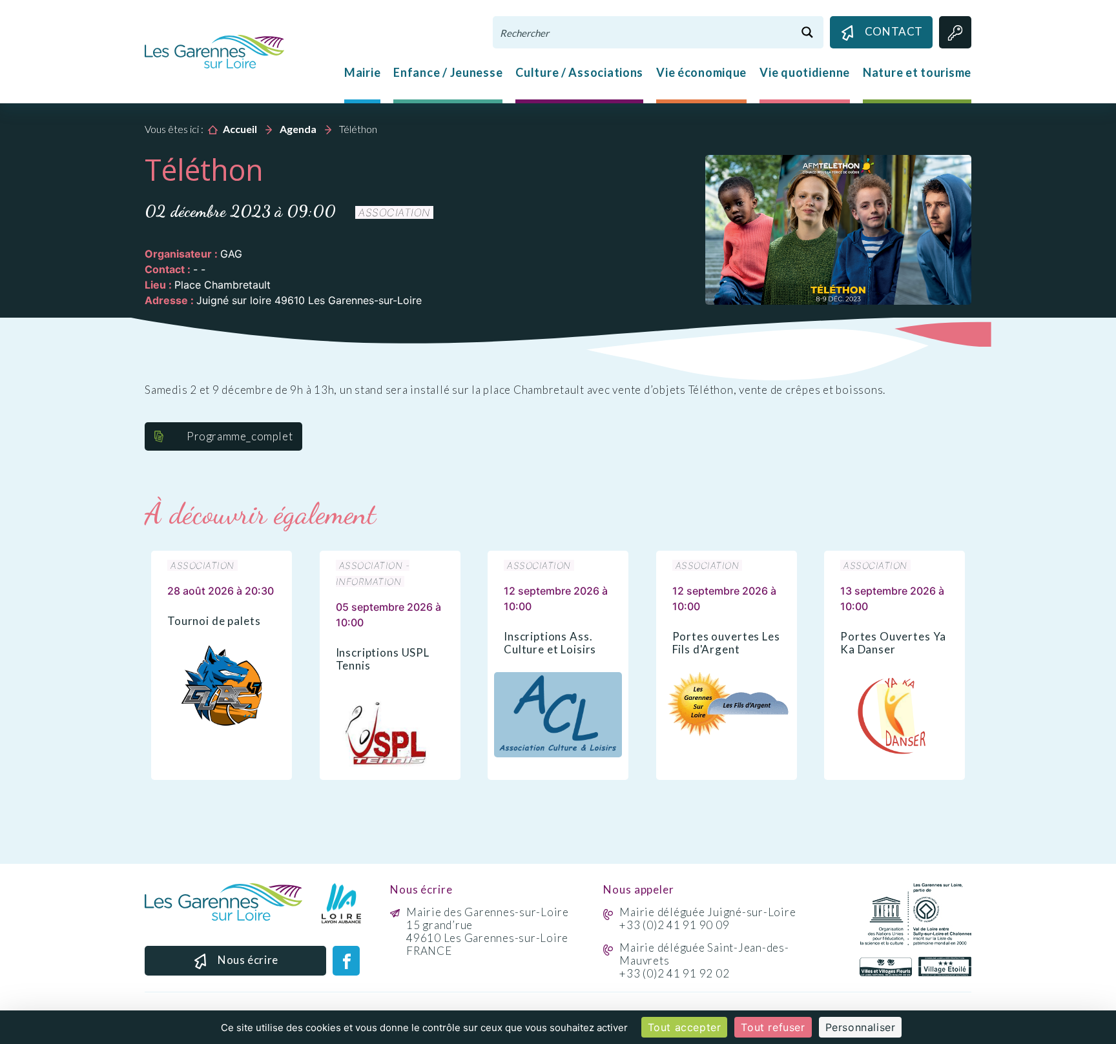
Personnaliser (860, 1027)
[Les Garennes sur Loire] (214, 50)
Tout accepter (684, 1027)
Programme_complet (240, 436)
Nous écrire (248, 960)
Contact (894, 31)
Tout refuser (773, 1027)
